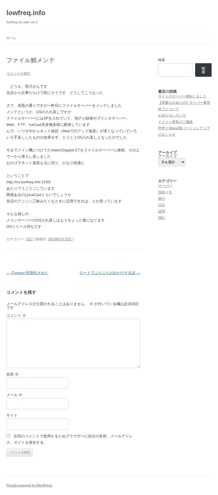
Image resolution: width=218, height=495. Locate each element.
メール (14, 395)
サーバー (165, 186)
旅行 (161, 198)
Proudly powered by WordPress (29, 485)
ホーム (11, 38)
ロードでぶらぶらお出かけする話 (109, 273)
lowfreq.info (25, 13)
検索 (161, 60)
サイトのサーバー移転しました (182, 96)
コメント (16, 315)
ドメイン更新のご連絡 (175, 122)
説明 (161, 211)
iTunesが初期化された (27, 273)
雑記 (161, 218)
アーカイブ (167, 156)
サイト (12, 415)
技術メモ (165, 192)
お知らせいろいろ (172, 115)
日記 (29, 239)
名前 (12, 374)
